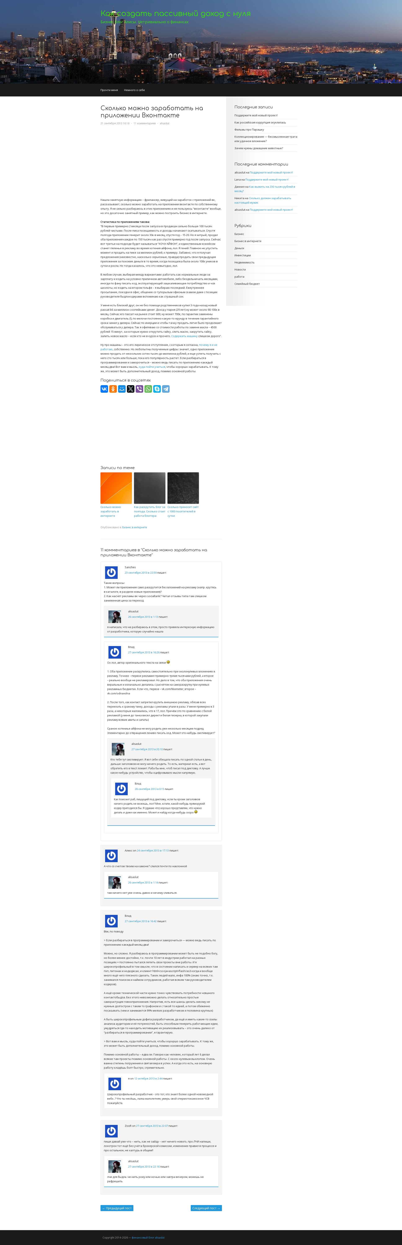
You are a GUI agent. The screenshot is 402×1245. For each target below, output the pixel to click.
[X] (130, 389)
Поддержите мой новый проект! (256, 115)
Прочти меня (109, 90)
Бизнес (239, 234)
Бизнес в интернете (134, 527)
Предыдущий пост (117, 1208)
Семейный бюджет (247, 284)
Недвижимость (244, 262)
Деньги (239, 248)
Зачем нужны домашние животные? (258, 148)
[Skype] (157, 389)
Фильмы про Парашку (249, 129)
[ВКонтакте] (104, 389)
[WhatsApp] (148, 389)
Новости (240, 269)
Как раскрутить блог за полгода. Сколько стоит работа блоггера (149, 511)
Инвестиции (242, 255)
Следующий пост (206, 1208)
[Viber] (139, 389)
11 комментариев (145, 123)
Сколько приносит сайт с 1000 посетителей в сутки (183, 511)
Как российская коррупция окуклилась (260, 122)
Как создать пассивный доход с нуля (175, 13)
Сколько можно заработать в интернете (110, 511)
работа (239, 276)
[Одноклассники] (113, 389)
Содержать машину (184, 336)
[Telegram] (166, 389)
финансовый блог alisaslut (148, 1237)
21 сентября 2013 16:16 (114, 123)
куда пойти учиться (152, 367)
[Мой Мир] (122, 389)
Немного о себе (134, 90)
